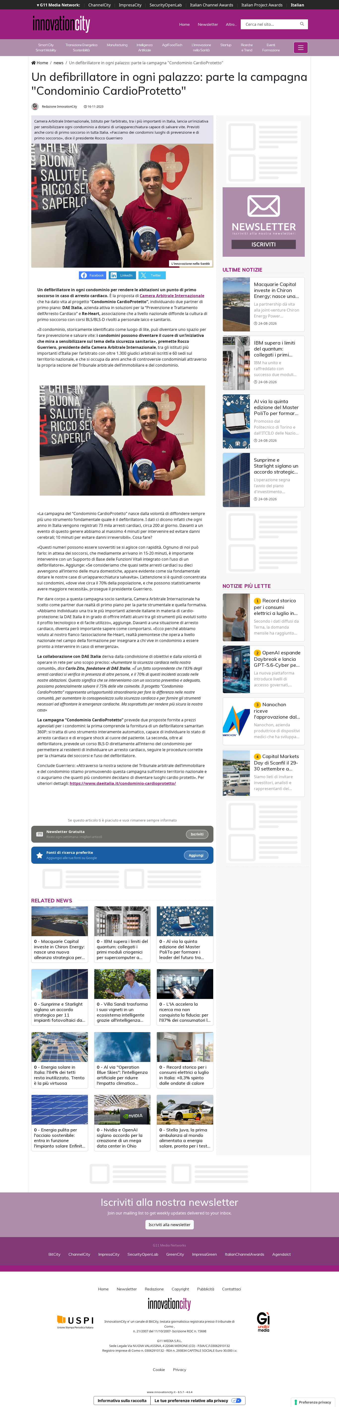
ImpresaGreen (204, 1254)
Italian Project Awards (262, 5)
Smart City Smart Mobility (46, 47)
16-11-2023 (95, 106)
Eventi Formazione (271, 47)
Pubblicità (205, 1288)
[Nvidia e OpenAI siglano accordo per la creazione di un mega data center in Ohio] (122, 1110)
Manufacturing (117, 45)
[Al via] (122, 1047)
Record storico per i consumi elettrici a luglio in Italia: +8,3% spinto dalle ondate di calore (184, 1075)
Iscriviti (197, 834)
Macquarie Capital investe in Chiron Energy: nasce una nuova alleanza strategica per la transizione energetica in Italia (59, 954)
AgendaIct (281, 1254)
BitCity (54, 1254)
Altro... (231, 24)
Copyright (180, 1288)
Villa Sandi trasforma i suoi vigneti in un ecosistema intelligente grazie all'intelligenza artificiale (122, 1014)
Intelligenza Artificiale (144, 47)
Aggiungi (196, 855)
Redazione (154, 1288)
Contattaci (231, 1288)
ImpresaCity (130, 5)
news (59, 62)
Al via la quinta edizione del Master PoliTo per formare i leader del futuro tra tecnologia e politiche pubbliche (181, 954)
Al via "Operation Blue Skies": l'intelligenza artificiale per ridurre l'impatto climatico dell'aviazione (122, 1077)
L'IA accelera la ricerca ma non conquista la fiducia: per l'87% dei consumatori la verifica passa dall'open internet (184, 1017)
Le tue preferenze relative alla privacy (191, 1400)
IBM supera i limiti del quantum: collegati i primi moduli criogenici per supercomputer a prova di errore (122, 951)
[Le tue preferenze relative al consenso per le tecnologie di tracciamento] (313, 1402)
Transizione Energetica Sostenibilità (81, 47)
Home (184, 24)
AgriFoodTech (172, 45)
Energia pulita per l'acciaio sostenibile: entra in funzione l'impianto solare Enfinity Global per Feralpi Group (59, 1140)
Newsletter (208, 24)
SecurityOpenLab (166, 5)
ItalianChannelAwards (244, 1254)
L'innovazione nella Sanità (201, 47)
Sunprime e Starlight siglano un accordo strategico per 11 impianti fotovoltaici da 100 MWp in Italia (58, 1014)
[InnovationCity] (61, 24)
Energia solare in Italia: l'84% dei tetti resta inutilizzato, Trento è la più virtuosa (59, 1075)
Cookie (159, 1369)
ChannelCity (99, 5)
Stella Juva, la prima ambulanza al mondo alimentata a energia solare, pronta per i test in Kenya (183, 1140)
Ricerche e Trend (247, 47)
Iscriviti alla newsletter (170, 1224)
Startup (225, 45)
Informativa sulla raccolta (122, 1400)
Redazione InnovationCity (59, 106)
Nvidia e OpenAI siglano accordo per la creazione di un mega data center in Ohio (119, 1138)
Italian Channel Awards (211, 5)
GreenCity (175, 1254)
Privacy (179, 1369)
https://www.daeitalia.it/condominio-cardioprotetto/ (123, 783)
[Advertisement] (169, 1174)
